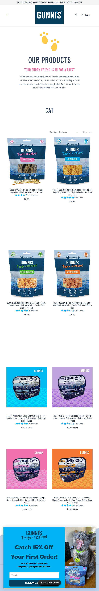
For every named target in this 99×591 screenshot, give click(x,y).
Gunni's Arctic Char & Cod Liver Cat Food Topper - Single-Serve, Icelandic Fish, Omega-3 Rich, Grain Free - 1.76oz (27, 418)
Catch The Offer (34, 583)
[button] (8, 15)
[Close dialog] (92, 530)
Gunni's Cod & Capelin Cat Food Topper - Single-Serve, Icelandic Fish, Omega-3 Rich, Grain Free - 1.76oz (72, 418)
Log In (88, 15)
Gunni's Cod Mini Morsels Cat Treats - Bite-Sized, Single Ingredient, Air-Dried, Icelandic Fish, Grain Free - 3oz (72, 192)
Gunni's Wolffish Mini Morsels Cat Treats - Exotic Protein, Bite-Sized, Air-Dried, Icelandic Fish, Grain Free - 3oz (26, 305)
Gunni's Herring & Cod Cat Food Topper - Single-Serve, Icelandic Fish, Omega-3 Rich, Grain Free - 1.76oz (26, 500)
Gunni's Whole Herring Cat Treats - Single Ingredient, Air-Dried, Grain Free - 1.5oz (27, 191)
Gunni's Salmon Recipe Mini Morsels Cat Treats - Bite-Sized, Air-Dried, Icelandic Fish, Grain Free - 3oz (72, 305)
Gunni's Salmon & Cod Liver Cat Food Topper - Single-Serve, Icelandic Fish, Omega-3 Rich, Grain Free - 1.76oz (72, 500)
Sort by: (53, 132)
